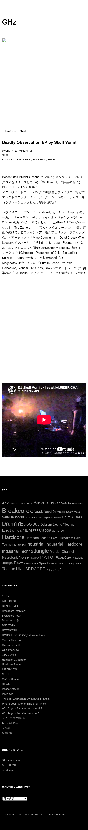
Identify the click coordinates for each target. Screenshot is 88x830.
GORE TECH (58, 530)
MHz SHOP (9, 765)
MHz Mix (7, 674)
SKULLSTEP (31, 563)
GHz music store (12, 760)
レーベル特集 (10, 723)
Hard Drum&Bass (62, 538)
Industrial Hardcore (63, 543)
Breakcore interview (13, 611)
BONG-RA (65, 503)
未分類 (6, 728)
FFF (35, 530)
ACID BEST (9, 601)
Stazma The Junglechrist (68, 563)
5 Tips (5, 596)
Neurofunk (10, 557)
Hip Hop (16, 544)
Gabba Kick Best (12, 640)
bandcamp (8, 770)
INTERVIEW (9, 669)
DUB (36, 524)
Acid (5, 502)
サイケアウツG (53, 569)
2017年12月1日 (23, 150)
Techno (8, 569)
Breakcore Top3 (11, 615)
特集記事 (7, 733)
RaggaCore (63, 557)
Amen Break (26, 503)
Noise (24, 557)
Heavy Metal (39, 159)
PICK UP (7, 694)
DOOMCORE (10, 630)
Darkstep (58, 511)
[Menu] (7, 5)
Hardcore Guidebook (14, 659)
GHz (9, 21)
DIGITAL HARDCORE (13, 517)
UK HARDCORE (30, 568)
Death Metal (73, 512)
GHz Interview (10, 650)
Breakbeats (77, 503)
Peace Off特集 (10, 689)
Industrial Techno (17, 551)
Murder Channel (62, 551)
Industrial (35, 543)
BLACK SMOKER (12, 606)
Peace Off (34, 557)
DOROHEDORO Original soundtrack (43, 517)
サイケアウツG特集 (13, 718)
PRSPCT (52, 159)
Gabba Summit (11, 645)
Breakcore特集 (10, 620)
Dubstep (46, 524)
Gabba (45, 530)
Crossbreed (41, 511)
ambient (14, 503)
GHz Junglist (9, 654)
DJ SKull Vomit (23, 159)
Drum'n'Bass (17, 523)
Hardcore (13, 536)
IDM (23, 544)
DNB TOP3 (8, 625)
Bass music (46, 502)
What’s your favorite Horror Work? (22, 708)
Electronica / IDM (17, 530)
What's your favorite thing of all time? (24, 703)
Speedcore (46, 563)
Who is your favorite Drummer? (20, 713)
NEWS (5, 155)
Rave (18, 563)
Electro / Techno (63, 524)
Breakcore (8, 159)
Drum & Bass (72, 516)
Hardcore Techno (37, 537)
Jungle (41, 550)
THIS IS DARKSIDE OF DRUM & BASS (26, 698)
